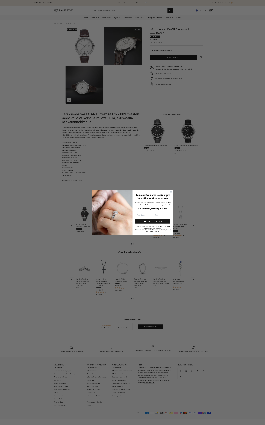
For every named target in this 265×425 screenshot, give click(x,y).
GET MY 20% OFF (153, 221)
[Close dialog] (171, 192)
